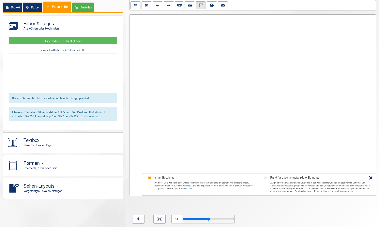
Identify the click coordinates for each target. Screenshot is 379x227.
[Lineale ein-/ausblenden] (190, 5)
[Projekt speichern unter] (147, 5)
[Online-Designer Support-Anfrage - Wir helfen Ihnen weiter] (223, 5)
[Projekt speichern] (135, 5)
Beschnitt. (187, 188)
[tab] (12, 7)
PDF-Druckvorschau (86, 116)
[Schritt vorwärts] (169, 5)
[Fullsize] (159, 219)
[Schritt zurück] (158, 5)
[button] (63, 26)
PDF (179, 5)
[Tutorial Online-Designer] (212, 5)
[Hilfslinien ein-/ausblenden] (201, 5)
